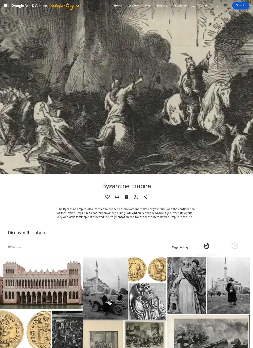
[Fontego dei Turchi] (41, 283)
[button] (5, 5)
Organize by (180, 247)
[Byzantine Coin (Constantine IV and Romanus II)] (147, 269)
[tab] (206, 247)
